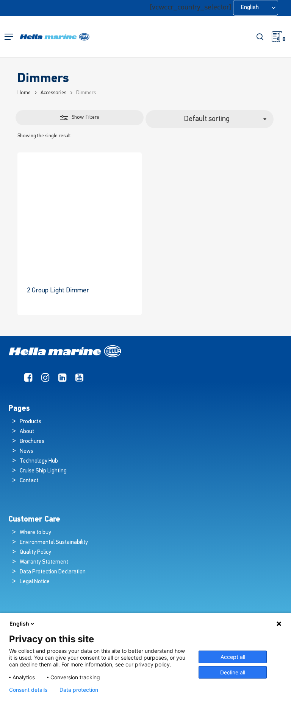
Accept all (233, 657)
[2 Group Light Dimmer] (79, 214)
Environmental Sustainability (54, 542)
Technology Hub (39, 461)
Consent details (28, 690)
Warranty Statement (44, 562)
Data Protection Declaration (53, 572)
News (26, 451)
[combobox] (210, 119)
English (19, 623)
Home (24, 93)
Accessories (53, 93)
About (27, 432)
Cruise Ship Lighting (43, 471)
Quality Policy (35, 552)
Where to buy (35, 533)
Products (30, 422)
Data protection (78, 690)
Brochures (32, 441)
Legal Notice (35, 582)
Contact (29, 481)
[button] (9, 37)
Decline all (232, 672)
